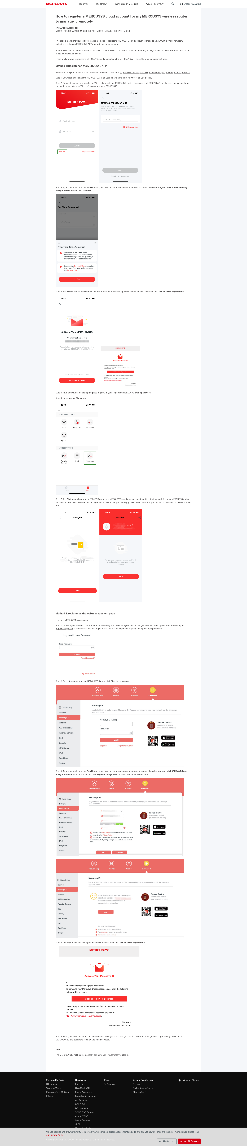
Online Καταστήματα (143, 1088)
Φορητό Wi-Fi (81, 1116)
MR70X (91, 31)
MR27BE (109, 31)
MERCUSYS (56, 4)
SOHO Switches (82, 1104)
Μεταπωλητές (140, 1092)
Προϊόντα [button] (83, 3)
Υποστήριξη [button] (101, 3)
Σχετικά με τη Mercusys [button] (126, 3)
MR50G (67, 31)
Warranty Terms (53, 1088)
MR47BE (118, 31)
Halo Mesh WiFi (82, 1088)
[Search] (173, 4)
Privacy (49, 1096)
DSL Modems (81, 1108)
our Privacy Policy (54, 1135)
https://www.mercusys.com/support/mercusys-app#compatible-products (155, 72)
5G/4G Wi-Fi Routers (84, 1112)
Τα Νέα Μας (110, 1084)
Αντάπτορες (81, 1100)
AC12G (75, 31)
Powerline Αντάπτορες (86, 1096)
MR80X (100, 31)
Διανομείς (138, 1084)
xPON (78, 1124)
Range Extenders (83, 1092)
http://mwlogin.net (64, 628)
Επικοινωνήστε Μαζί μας (58, 1092)
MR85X (127, 31)
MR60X (83, 31)
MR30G (59, 31)
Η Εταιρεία (51, 1084)
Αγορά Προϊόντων (155, 3)
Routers (79, 1084)
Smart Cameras (82, 1120)
